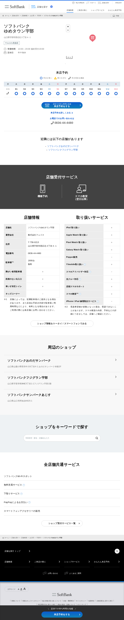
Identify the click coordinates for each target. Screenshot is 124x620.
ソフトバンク (62, 594)
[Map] (92, 42)
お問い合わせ (53, 573)
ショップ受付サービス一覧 (62, 523)
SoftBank (15, 6)
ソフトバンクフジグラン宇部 (63, 150)
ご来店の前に (40, 561)
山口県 (32, 16)
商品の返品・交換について (66, 604)
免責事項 (91, 601)
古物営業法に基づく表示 (104, 601)
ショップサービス (72, 561)
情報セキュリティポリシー (31, 601)
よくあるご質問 (75, 573)
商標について (16, 601)
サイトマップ (81, 604)
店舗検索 (24, 16)
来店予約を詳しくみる (61, 113)
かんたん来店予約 (101, 561)
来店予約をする (62, 614)
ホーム (7, 16)
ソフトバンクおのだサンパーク (63, 146)
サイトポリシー (81, 601)
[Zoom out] (68, 30)
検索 (97, 438)
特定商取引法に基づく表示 (46, 604)
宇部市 (39, 16)
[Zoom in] (68, 26)
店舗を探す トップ (12, 551)
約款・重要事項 (68, 601)
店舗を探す (15, 16)
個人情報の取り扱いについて (51, 601)
